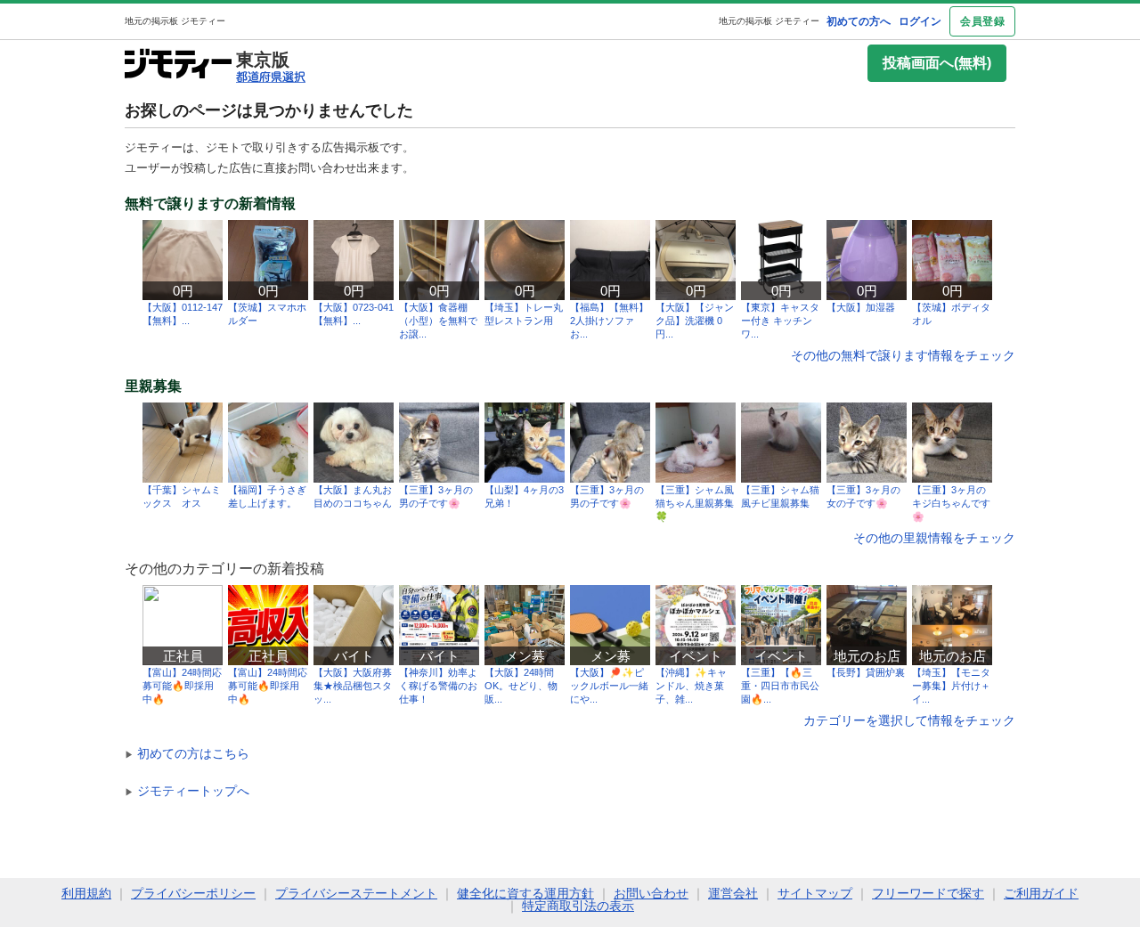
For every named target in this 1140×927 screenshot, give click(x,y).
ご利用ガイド (1041, 893)
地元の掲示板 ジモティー (769, 21)
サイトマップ (815, 893)
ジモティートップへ (187, 791)
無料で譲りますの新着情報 (210, 204)
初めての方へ (858, 21)
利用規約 (86, 893)
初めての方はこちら (187, 753)
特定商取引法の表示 (578, 906)
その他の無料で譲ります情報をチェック (903, 355)
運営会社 (733, 893)
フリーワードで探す (928, 893)
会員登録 (982, 21)
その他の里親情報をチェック (934, 538)
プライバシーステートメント (356, 893)
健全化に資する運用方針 (525, 893)
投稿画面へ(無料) (937, 62)
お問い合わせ (651, 893)
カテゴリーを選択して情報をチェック (909, 720)
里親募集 (153, 386)
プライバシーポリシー (193, 893)
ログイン (920, 21)
